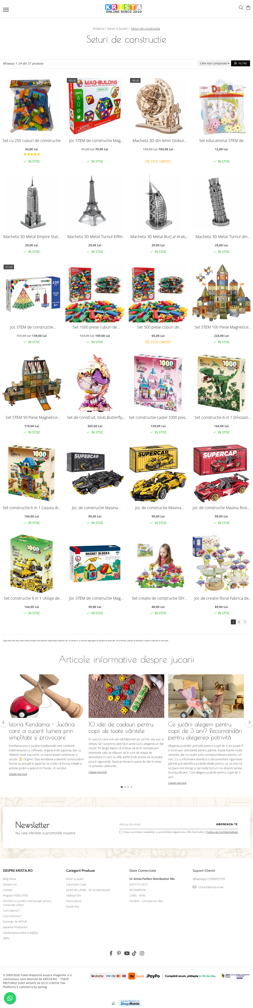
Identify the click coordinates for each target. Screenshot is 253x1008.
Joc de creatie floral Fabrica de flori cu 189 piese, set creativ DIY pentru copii (221, 598)
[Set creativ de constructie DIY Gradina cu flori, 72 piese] (158, 564)
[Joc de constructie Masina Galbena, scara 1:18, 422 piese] (158, 473)
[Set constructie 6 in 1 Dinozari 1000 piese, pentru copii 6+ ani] (221, 383)
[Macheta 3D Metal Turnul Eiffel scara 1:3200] (95, 202)
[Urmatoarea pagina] (244, 621)
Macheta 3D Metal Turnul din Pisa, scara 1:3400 (221, 236)
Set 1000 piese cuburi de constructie (95, 327)
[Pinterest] (118, 953)
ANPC (6, 938)
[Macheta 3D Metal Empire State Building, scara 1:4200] (31, 202)
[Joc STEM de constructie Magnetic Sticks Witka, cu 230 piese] (31, 292)
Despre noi (10, 884)
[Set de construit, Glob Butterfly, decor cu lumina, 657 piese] (95, 383)
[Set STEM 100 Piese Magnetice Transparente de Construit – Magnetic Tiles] (221, 292)
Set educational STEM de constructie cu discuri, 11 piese (221, 140)
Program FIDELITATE (15, 895)
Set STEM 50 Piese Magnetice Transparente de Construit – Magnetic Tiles (32, 417)
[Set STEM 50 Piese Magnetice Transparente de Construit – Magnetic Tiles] (31, 383)
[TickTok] (134, 953)
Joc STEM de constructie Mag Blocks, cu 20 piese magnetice (95, 140)
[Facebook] (111, 953)
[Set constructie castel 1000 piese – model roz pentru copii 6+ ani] (158, 383)
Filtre (242, 63)
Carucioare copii (76, 884)
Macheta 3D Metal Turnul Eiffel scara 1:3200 (94, 236)
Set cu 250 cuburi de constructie (32, 140)
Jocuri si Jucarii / (119, 28)
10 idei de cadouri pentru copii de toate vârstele (121, 727)
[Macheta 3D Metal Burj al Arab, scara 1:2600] (158, 202)
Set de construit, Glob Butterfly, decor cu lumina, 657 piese (95, 417)
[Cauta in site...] (241, 8)
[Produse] (6, 11)
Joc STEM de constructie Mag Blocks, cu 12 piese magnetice (95, 598)
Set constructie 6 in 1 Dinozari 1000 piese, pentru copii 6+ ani (221, 417)
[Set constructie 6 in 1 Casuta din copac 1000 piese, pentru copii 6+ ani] (31, 473)
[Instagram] (142, 953)
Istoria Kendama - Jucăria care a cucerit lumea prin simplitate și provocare (42, 731)
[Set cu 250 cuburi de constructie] (31, 106)
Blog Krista (9, 879)
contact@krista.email (210, 887)
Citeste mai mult (18, 774)
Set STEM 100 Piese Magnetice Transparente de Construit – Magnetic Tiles (221, 327)
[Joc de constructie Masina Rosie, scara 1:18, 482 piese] (221, 473)
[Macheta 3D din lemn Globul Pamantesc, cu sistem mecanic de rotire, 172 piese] (158, 106)
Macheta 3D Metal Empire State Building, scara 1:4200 (31, 236)
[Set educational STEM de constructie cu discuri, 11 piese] (221, 106)
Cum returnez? (12, 916)
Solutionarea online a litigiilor (20, 933)
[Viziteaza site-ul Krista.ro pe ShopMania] (130, 1003)
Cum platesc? (11, 910)
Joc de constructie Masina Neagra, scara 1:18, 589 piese (95, 507)
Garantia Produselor (15, 927)
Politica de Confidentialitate (222, 832)
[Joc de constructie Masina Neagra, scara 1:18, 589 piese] (95, 473)
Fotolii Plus (72, 906)
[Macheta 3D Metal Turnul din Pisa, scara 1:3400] (221, 202)
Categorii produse (80, 870)
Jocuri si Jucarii (75, 879)
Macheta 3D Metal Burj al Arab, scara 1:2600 (158, 236)
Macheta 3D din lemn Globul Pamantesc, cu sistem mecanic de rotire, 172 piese (158, 140)
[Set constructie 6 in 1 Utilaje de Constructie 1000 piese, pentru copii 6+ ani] (31, 564)
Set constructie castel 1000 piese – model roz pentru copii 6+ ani (158, 417)
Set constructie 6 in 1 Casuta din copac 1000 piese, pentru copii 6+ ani (31, 507)
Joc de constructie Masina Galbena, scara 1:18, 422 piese (158, 507)
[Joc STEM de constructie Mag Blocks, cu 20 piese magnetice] (95, 106)
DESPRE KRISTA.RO (18, 870)
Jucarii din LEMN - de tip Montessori (88, 890)
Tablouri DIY (73, 895)
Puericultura (73, 901)
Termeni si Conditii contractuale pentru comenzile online (27, 903)
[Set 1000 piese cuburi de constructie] (95, 292)
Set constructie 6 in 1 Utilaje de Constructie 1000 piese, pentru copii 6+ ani (31, 598)
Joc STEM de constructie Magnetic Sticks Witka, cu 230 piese (32, 327)
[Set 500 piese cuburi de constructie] (158, 292)
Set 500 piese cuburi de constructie (158, 327)
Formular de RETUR (15, 921)
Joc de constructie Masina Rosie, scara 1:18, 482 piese (221, 507)
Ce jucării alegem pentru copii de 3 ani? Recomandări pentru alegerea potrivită (205, 731)
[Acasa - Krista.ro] (123, 8)
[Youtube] (126, 953)
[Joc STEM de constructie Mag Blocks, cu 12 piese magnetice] (95, 564)
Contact (8, 890)
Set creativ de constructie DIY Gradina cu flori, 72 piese (158, 598)
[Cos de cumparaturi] (248, 8)
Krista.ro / (100, 28)
